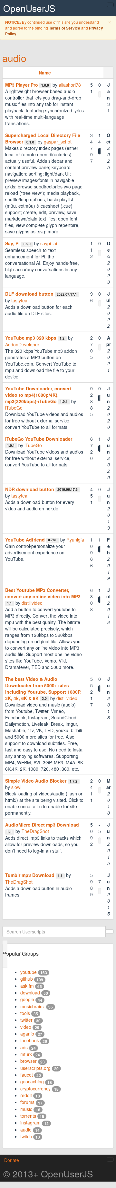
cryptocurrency (35, 1088)
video (25, 1027)
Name (45, 72)
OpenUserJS (29, 8)
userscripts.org (35, 1068)
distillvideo (32, 603)
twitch (26, 1136)
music (26, 1109)
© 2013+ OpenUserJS (48, 1173)
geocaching (32, 1081)
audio (14, 58)
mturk (26, 1054)
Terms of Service (64, 28)
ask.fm (27, 986)
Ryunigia (75, 539)
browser (28, 1061)
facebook (29, 1040)
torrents (28, 1116)
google (27, 999)
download (30, 992)
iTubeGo (14, 407)
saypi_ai (48, 243)
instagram (30, 1122)
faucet (26, 1074)
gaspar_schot (58, 141)
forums (27, 1102)
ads (24, 1047)
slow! (16, 787)
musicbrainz (32, 1006)
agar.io (27, 1033)
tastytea (19, 300)
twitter (26, 1020)
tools (25, 1013)
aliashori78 (70, 85)
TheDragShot (35, 831)
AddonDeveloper (22, 344)
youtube (28, 972)
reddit (26, 1095)
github (26, 979)
